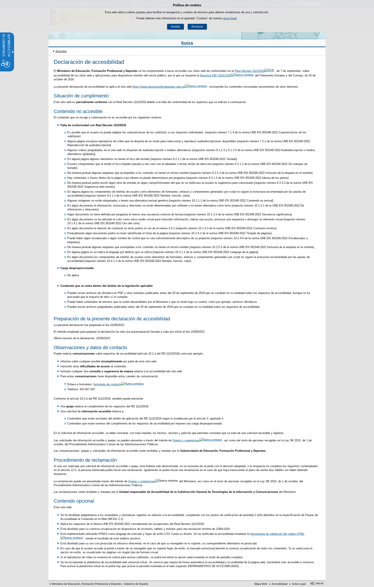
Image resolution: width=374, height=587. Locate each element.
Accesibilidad (279, 583)
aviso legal (230, 18)
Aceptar (175, 26)
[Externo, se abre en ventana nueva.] (317, 584)
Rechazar (197, 26)
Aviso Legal (299, 583)
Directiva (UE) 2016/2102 (215, 75)
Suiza (187, 42)
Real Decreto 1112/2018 (250, 71)
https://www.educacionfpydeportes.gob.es (158, 86)
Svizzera (60, 51)
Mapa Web (260, 583)
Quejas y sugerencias (186, 440)
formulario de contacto (107, 384)
